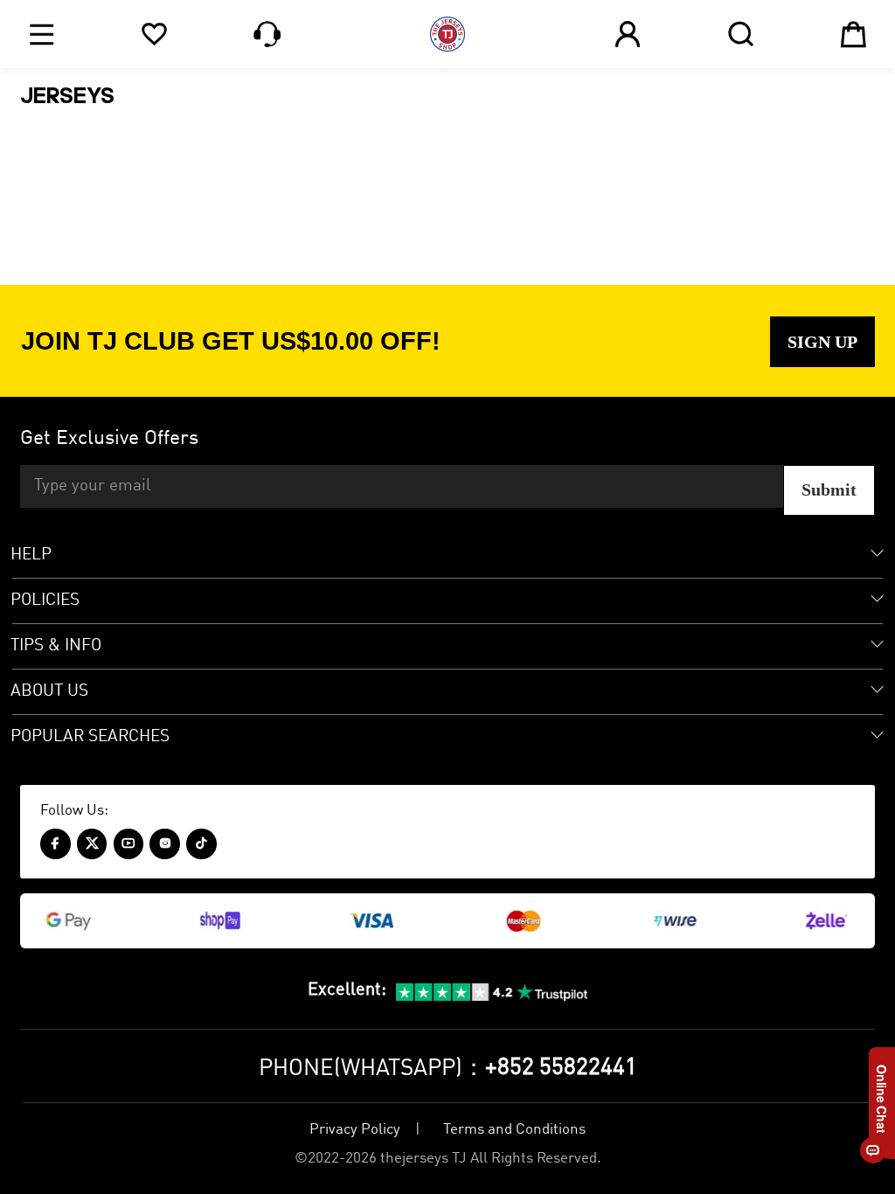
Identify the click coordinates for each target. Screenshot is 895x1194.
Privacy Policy (354, 1129)
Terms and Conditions (514, 1129)
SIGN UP (822, 341)
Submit (829, 489)
